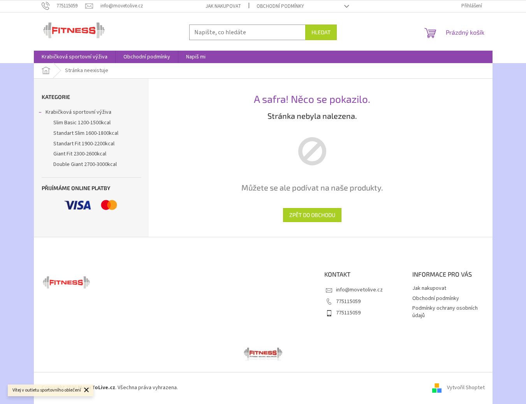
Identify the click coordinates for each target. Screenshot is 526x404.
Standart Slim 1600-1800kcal (85, 133)
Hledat (321, 32)
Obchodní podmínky (280, 6)
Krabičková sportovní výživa (78, 112)
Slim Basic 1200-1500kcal (82, 123)
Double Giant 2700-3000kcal (85, 164)
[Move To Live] (263, 353)
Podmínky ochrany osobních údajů (445, 311)
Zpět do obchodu (312, 215)
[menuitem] (74, 57)
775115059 (348, 301)
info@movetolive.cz (359, 290)
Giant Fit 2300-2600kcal (79, 154)
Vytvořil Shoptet (466, 388)
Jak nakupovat (223, 6)
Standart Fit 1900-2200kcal (83, 144)
